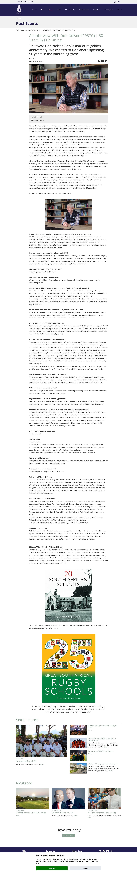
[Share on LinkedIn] (106, 61)
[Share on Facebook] (99, 61)
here (37, 863)
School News (20, 810)
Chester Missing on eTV (62, 812)
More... (42, 764)
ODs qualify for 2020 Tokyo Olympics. (101, 751)
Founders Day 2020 (26, 760)
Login (114, 2)
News (18, 30)
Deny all (85, 868)
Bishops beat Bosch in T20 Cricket (31, 812)
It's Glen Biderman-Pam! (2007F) (102, 812)
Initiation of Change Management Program (103, 764)
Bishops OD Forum (38, 120)
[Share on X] (102, 61)
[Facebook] (104, 851)
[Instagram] (111, 851)
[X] (100, 851)
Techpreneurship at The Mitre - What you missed (102, 727)
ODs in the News (57, 810)
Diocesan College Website (26, 2)
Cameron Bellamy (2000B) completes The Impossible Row (102, 739)
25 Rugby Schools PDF (68, 709)
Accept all (52, 868)
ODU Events (20, 758)
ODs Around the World (28, 30)
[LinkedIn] (107, 851)
